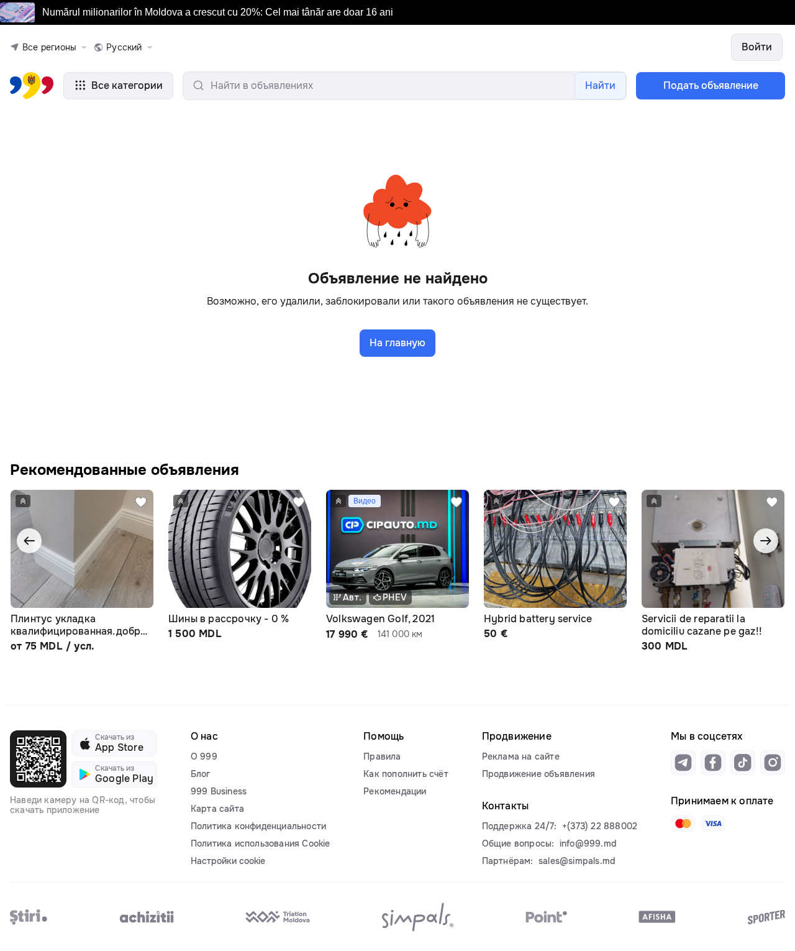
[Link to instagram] (772, 762)
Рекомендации (394, 791)
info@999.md (588, 843)
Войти (757, 46)
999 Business (219, 791)
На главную (397, 342)
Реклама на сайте (521, 756)
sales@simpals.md (577, 861)
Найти (600, 85)
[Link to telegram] (683, 762)
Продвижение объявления (538, 774)
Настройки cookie (228, 861)
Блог (201, 774)
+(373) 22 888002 (599, 826)
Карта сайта (217, 809)
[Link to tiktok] (742, 762)
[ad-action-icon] (141, 502)
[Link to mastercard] (683, 823)
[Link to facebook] (713, 762)
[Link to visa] (713, 823)
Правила (382, 756)
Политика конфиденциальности (258, 826)
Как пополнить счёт (405, 774)
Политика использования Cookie (260, 843)
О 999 (204, 756)
